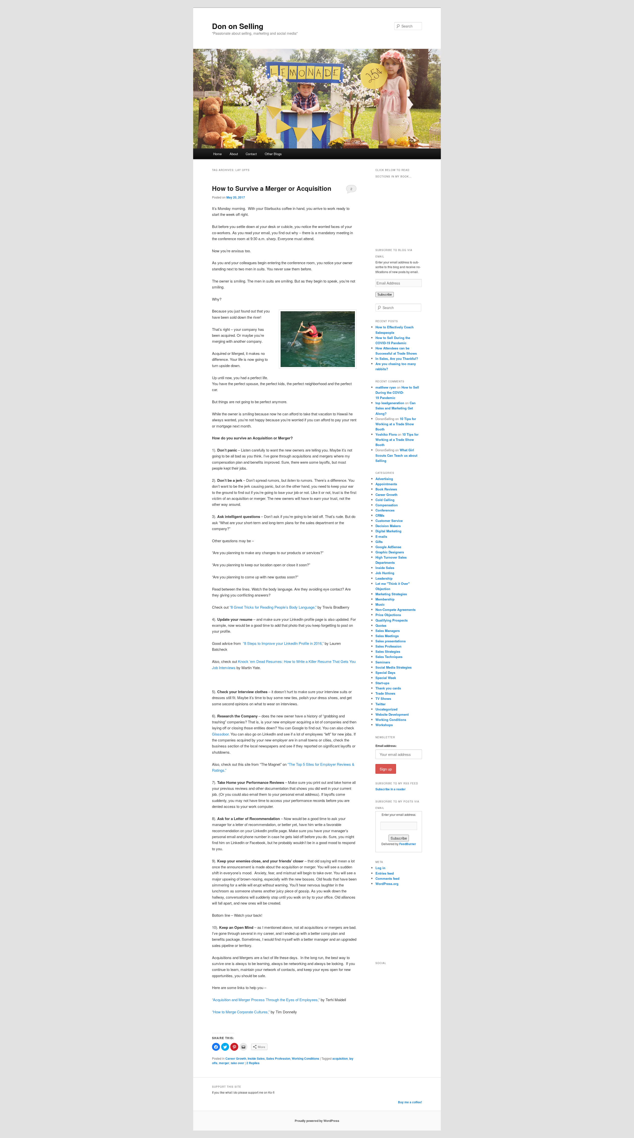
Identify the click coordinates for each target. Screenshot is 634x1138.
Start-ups (382, 683)
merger (224, 1063)
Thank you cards (388, 688)
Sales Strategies (387, 651)
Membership (385, 599)
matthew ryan (385, 387)
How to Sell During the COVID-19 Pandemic (397, 392)
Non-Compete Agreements (395, 609)
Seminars (382, 662)
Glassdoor (220, 734)
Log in (380, 867)
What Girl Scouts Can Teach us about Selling (396, 455)
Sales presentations (390, 641)
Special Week (385, 677)
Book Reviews (386, 489)
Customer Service (389, 520)
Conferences (385, 510)
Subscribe (384, 294)
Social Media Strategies (393, 667)
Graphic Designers (389, 552)
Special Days (385, 672)
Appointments (386, 484)
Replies (253, 1063)
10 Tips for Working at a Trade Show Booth (395, 423)
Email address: (386, 745)
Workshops (384, 724)
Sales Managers (387, 630)
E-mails (381, 536)
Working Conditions (305, 1058)
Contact (251, 153)
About (234, 153)
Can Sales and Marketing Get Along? (395, 408)
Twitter (380, 704)
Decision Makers (388, 525)
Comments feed (387, 878)
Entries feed (384, 873)
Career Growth (235, 1058)
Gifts (379, 541)
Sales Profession (278, 1058)
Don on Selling (237, 26)
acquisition (340, 1058)
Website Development (392, 714)
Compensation (386, 505)
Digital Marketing (388, 531)
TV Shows (383, 698)
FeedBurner (407, 844)
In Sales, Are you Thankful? (396, 358)
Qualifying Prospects (391, 620)
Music (380, 604)
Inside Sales (256, 1058)
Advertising (384, 478)
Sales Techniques (388, 656)
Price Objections (388, 614)
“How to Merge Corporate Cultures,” (241, 1011)
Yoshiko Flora (386, 434)
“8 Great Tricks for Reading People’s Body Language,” (273, 607)
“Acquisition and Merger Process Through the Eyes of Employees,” (266, 999)
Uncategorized (386, 709)
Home (217, 153)
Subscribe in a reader (390, 789)
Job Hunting (384, 572)
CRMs (379, 515)
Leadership (384, 578)
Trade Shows (385, 693)
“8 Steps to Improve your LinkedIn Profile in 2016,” (283, 643)
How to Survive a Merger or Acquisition (271, 188)
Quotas (380, 625)
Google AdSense (388, 546)
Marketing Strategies (391, 594)
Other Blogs (273, 153)
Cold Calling (385, 499)
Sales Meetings (387, 635)
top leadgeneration (389, 402)
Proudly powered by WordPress (317, 1120)
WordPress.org (386, 883)
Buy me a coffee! (410, 1102)
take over (237, 1063)
